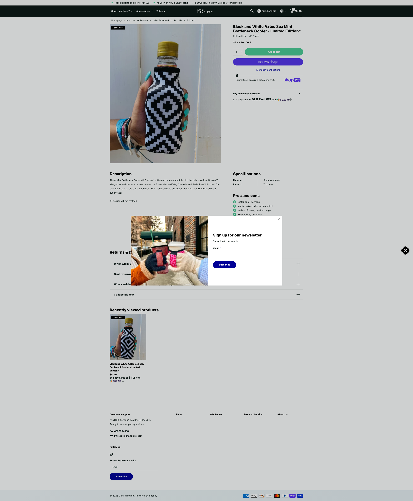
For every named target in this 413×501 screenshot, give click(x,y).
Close (278, 219)
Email (217, 247)
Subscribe (224, 264)
